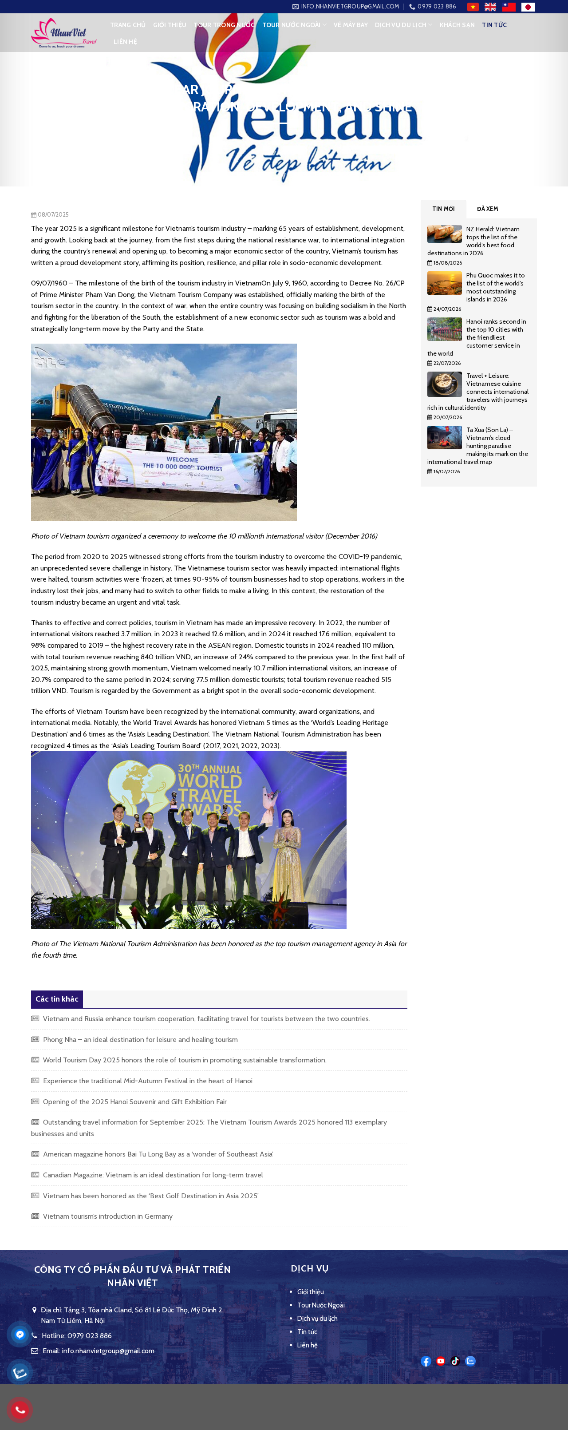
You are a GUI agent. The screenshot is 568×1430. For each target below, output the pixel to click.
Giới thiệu (170, 25)
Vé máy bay (351, 25)
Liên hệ (125, 42)
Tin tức (494, 25)
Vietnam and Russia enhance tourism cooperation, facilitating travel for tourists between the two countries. (205, 1018)
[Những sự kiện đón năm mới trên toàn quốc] (446, 236)
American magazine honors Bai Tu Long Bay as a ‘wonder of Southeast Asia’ (157, 1154)
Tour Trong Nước (224, 25)
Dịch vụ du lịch (400, 25)
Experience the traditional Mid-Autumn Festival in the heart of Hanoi (146, 1081)
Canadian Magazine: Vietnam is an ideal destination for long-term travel (152, 1175)
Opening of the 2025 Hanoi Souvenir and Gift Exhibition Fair (134, 1101)
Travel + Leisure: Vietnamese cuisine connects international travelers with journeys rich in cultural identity (478, 392)
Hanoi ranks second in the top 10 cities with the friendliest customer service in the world (476, 337)
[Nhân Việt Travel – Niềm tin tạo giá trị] (64, 33)
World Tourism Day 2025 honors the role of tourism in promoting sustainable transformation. (184, 1060)
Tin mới (443, 209)
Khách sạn (457, 25)
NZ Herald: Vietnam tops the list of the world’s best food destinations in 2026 (473, 241)
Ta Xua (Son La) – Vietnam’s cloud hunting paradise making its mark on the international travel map (477, 446)
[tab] (444, 209)
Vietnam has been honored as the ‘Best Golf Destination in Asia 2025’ (150, 1196)
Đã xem (487, 209)
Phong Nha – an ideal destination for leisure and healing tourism (139, 1039)
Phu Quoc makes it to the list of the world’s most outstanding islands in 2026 (495, 287)
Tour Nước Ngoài (291, 25)
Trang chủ (128, 25)
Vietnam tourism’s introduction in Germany (107, 1216)
